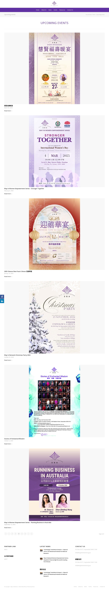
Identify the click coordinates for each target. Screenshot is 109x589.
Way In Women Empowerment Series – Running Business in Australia (27, 522)
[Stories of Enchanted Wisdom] (54, 401)
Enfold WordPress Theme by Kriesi (26, 586)
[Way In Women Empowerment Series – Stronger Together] (54, 151)
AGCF (5, 549)
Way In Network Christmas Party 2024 (17, 355)
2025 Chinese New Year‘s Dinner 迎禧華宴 (18, 271)
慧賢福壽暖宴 (8, 106)
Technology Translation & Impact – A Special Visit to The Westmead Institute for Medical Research (56, 551)
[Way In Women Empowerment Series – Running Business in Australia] (54, 484)
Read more (7, 111)
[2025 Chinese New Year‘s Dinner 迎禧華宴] (54, 234)
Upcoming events (9, 14)
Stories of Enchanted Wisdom (14, 439)
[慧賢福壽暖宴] (54, 68)
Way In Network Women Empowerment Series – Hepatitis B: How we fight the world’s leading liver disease (56, 559)
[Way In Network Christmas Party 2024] (54, 317)
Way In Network (14, 586)
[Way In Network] (54, 4)
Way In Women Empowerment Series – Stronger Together (24, 189)
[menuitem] (37, 10)
